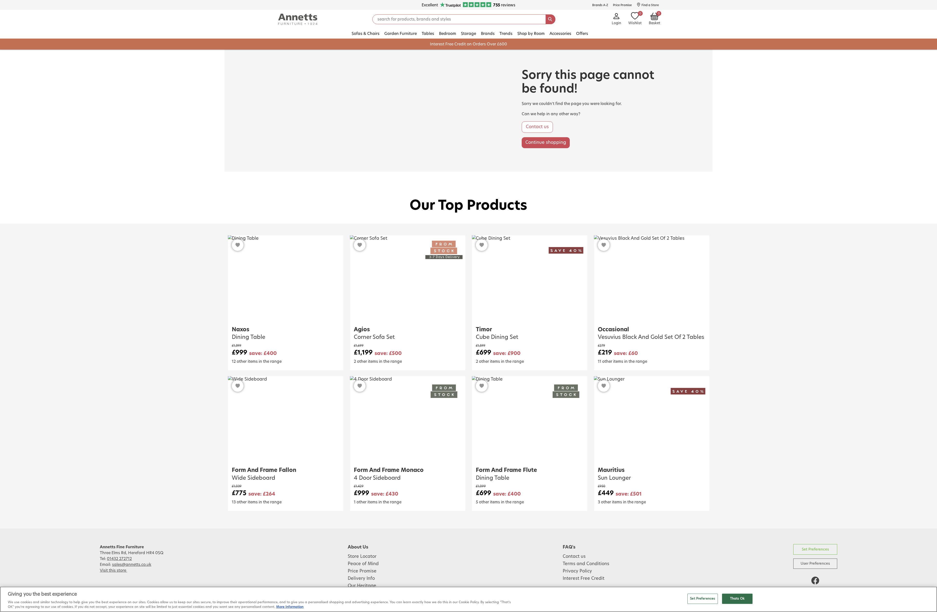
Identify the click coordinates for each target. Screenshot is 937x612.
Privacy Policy (577, 571)
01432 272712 (119, 559)
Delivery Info (361, 578)
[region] (468, 599)
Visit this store (113, 570)
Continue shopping (545, 142)
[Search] (550, 19)
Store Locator (362, 556)
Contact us (537, 127)
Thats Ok (737, 598)
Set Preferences (815, 549)
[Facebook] (815, 580)
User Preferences (815, 563)
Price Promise (362, 571)
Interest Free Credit (583, 578)
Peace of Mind (363, 564)
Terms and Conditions (586, 564)
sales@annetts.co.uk (131, 565)
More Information (290, 607)
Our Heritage (362, 586)
